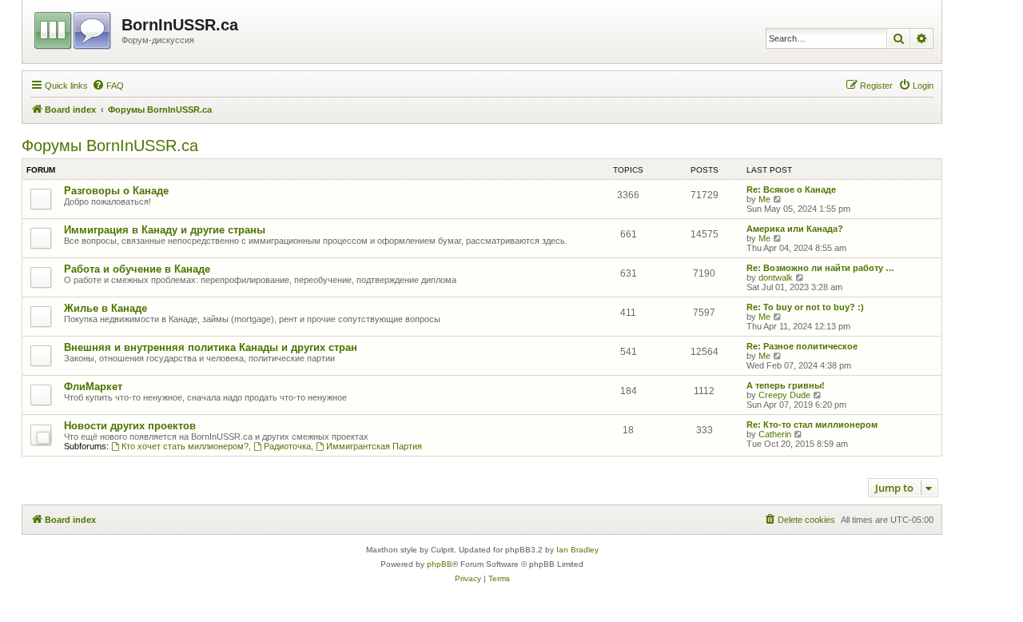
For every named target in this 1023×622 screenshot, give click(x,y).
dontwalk (775, 277)
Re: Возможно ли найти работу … (820, 268)
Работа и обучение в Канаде (137, 269)
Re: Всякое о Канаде (791, 189)
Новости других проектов (130, 426)
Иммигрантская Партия (374, 446)
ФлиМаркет (93, 387)
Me (764, 199)
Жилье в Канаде (105, 308)
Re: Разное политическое (802, 346)
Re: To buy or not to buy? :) (805, 307)
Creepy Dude (784, 395)
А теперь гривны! (785, 385)
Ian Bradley (577, 549)
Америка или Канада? (794, 228)
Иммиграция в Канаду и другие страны (164, 230)
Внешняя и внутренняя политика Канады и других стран (210, 347)
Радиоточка (287, 446)
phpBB (439, 564)
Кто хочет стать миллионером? (185, 446)
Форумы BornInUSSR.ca (110, 145)
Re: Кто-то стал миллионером (812, 424)
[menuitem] (108, 85)
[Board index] (73, 28)
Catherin (774, 434)
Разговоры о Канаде (116, 191)
